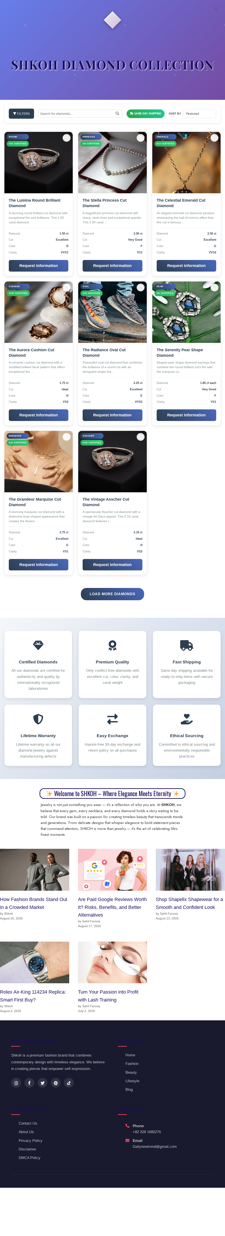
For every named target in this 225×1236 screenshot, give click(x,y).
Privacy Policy (30, 1141)
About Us (26, 1132)
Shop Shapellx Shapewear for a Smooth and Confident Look (189, 903)
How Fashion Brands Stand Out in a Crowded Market (33, 903)
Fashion (131, 1064)
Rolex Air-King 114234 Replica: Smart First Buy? (33, 995)
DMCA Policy (29, 1158)
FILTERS (23, 113)
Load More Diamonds (112, 594)
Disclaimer (27, 1149)
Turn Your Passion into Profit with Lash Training (108, 995)
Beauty (131, 1072)
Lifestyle (132, 1081)
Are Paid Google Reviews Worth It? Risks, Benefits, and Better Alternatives (112, 907)
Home (130, 1055)
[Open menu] (216, 8)
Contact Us (28, 1123)
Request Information (38, 265)
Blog (129, 1089)
